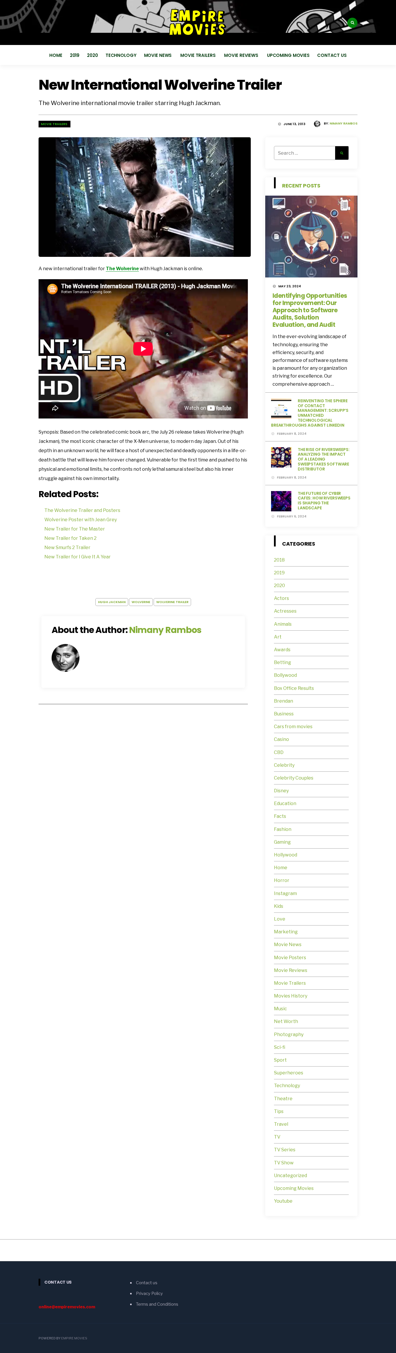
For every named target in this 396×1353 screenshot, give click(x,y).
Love (279, 919)
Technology (121, 55)
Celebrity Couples (293, 778)
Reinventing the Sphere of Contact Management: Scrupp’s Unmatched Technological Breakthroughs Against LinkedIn (309, 413)
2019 (75, 55)
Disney (281, 790)
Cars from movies (293, 726)
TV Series (284, 1149)
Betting (282, 662)
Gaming (282, 842)
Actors (281, 598)
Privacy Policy (149, 1293)
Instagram (285, 893)
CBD (279, 752)
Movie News (158, 55)
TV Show (284, 1163)
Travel (281, 1124)
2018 (279, 560)
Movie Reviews (241, 55)
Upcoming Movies (288, 55)
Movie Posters (290, 957)
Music (280, 1008)
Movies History (290, 996)
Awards (282, 649)
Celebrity (284, 765)
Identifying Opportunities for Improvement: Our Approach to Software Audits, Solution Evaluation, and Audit (310, 310)
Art (277, 637)
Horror (281, 880)
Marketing (286, 932)
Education (285, 803)
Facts (280, 816)
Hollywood (285, 855)
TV (277, 1137)
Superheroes (288, 1073)
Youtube (283, 1201)
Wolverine (141, 602)
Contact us (332, 55)
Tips (279, 1111)
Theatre (283, 1098)
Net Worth (286, 1021)
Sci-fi (279, 1047)
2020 (92, 55)
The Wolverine (122, 268)
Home (55, 55)
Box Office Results (294, 688)
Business (284, 714)
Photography (289, 1034)
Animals (283, 624)
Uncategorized (290, 1175)
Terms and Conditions (157, 1304)
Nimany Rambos (343, 123)
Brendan (283, 701)
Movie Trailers (198, 55)
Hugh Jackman (112, 602)
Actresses (285, 611)
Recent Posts (301, 185)
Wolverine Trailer (172, 602)
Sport (280, 1060)
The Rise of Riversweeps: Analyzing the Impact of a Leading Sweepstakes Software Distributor (324, 459)
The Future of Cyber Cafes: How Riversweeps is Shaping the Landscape (324, 500)
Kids (278, 906)
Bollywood (285, 675)
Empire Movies (74, 1338)
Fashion (282, 829)
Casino (281, 739)
